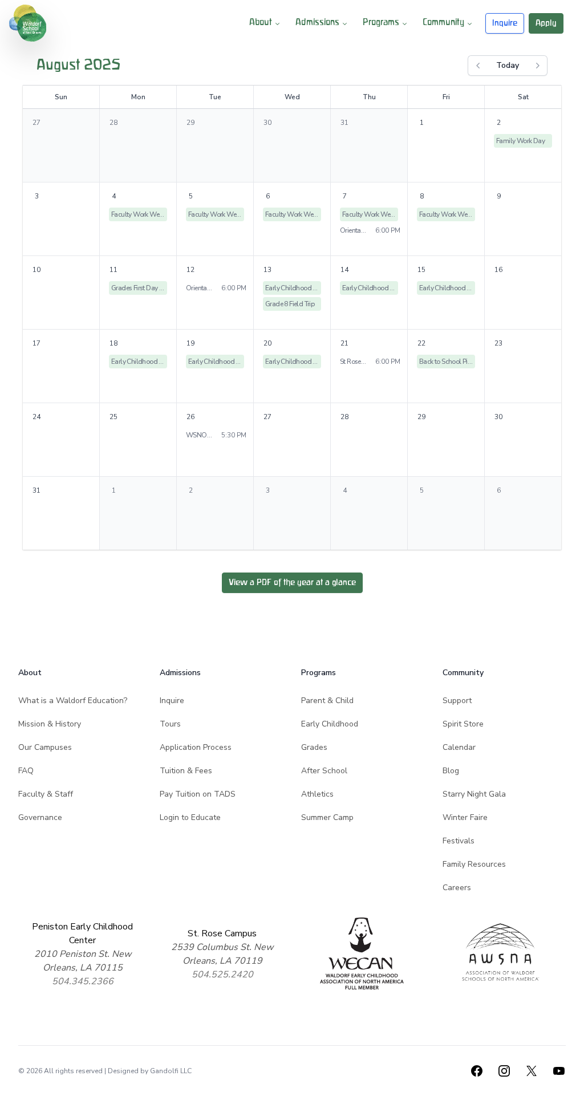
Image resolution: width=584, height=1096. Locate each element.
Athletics (317, 794)
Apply (546, 23)
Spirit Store (463, 724)
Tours (170, 724)
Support (457, 700)
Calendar (459, 747)
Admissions (317, 23)
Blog (451, 770)
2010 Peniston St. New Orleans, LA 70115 (82, 961)
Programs (381, 23)
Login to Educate (190, 817)
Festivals (458, 840)
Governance (40, 817)
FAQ (26, 770)
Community (443, 23)
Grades (314, 747)
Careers (457, 887)
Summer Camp (327, 817)
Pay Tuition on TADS (198, 794)
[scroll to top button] (568, 1080)
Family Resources (474, 864)
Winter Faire (465, 817)
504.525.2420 (222, 974)
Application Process (196, 747)
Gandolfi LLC (171, 1070)
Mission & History (49, 724)
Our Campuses (45, 747)
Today (507, 65)
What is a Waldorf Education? (72, 700)
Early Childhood (329, 724)
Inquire (504, 23)
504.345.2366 (82, 981)
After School (324, 770)
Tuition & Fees (186, 770)
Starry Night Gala (474, 794)
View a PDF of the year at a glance (292, 582)
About (260, 23)
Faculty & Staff (45, 794)
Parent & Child (327, 700)
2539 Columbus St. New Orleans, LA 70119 (222, 954)
